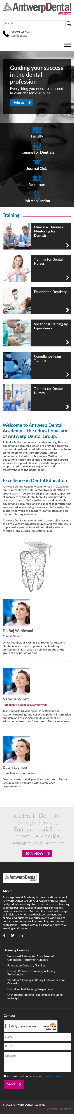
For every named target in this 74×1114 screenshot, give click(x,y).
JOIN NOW (34, 854)
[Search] (69, 23)
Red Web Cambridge (58, 1109)
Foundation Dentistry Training (26, 965)
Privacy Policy (53, 1076)
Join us (19, 102)
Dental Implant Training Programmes (30, 989)
